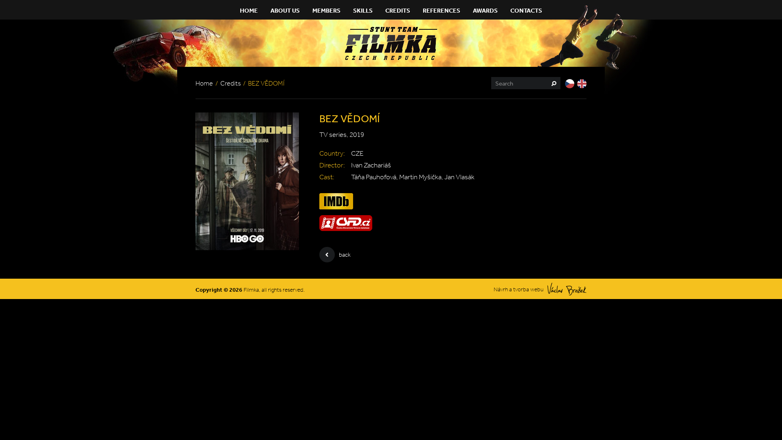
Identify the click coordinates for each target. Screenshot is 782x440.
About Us (285, 10)
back (345, 254)
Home (249, 10)
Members (326, 10)
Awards (485, 10)
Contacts (526, 10)
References (441, 10)
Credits (397, 10)
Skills (363, 10)
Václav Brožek (566, 289)
